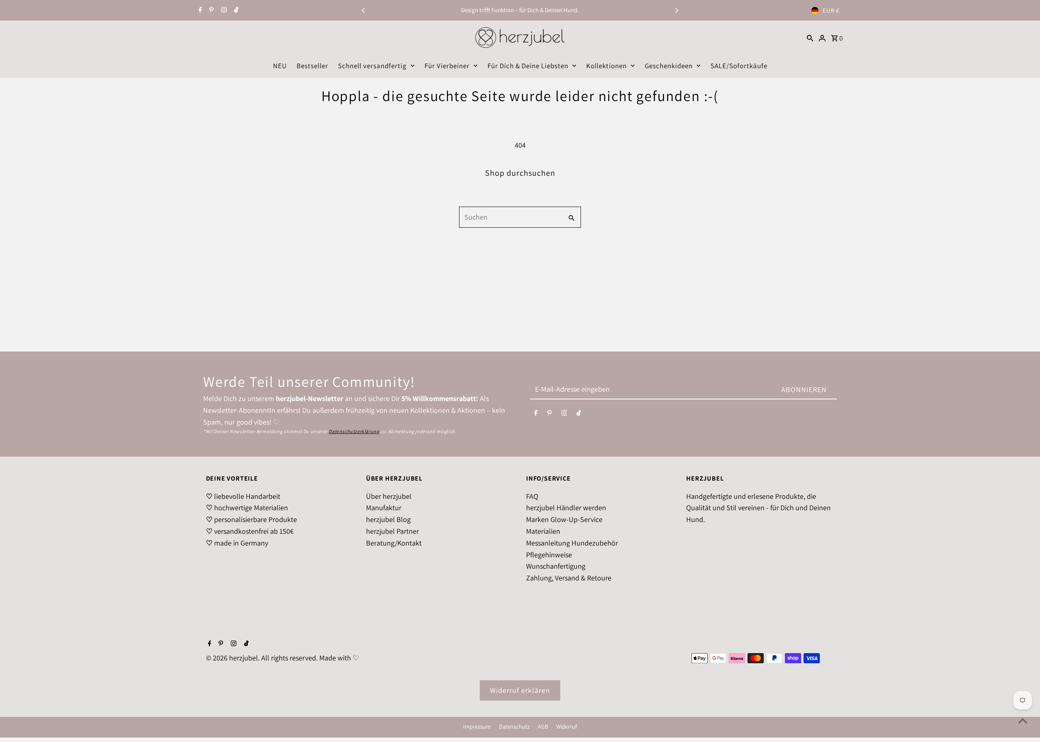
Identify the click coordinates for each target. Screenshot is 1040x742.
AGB (543, 726)
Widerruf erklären (520, 690)
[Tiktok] (235, 10)
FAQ (532, 496)
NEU (280, 65)
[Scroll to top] (1023, 721)
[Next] (676, 10)
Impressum (477, 726)
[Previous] (364, 10)
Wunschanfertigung (555, 566)
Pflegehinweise (549, 554)
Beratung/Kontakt (394, 543)
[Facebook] (199, 10)
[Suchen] (810, 37)
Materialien (543, 531)
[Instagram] (223, 10)
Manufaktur (383, 507)
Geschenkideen (669, 65)
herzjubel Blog (388, 519)
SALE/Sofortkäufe (739, 65)
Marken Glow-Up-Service (564, 519)
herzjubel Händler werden (566, 507)
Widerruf (566, 726)
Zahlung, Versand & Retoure (568, 577)
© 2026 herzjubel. (233, 657)
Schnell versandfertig (372, 65)
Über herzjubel (389, 496)
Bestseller (312, 65)
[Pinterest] (210, 10)
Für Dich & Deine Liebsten (528, 65)
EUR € (831, 10)
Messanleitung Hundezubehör (572, 543)
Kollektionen (606, 65)
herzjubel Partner (392, 531)
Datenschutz (514, 726)
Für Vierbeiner (447, 65)
